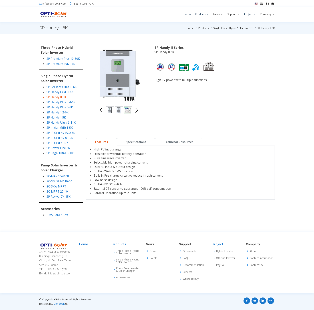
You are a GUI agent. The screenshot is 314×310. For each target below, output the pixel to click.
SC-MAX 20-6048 (58, 176)
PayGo (220, 265)
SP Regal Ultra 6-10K (61, 153)
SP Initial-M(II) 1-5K (60, 128)
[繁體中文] (273, 3)
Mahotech (59, 303)
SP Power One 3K (58, 148)
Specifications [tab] (136, 142)
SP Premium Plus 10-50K (63, 59)
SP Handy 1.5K (56, 117)
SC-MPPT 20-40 (57, 191)
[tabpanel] (180, 171)
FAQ (185, 258)
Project (217, 244)
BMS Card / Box (57, 215)
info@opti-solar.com (55, 3)
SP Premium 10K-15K (61, 64)
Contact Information (261, 258)
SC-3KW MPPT (56, 186)
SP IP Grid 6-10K (57, 143)
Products (119, 244)
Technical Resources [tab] (178, 142)
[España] (261, 3)
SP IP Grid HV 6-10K (60, 138)
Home (187, 14)
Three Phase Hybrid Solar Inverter (127, 252)
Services (187, 272)
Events (153, 258)
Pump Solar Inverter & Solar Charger (128, 269)
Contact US (256, 265)
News (153, 251)
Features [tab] (101, 142)
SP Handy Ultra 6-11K (61, 123)
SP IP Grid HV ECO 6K (61, 133)
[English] (256, 3)
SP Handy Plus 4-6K (60, 107)
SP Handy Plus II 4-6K (61, 102)
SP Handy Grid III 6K (60, 92)
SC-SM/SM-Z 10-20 (59, 181)
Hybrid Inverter (224, 251)
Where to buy (191, 279)
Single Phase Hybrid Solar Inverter (127, 260)
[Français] (267, 3)
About (253, 251)
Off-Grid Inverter (225, 258)
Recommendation (193, 265)
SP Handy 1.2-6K (58, 112)
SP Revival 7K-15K (59, 197)
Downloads (189, 251)
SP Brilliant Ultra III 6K (62, 87)
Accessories (123, 277)
